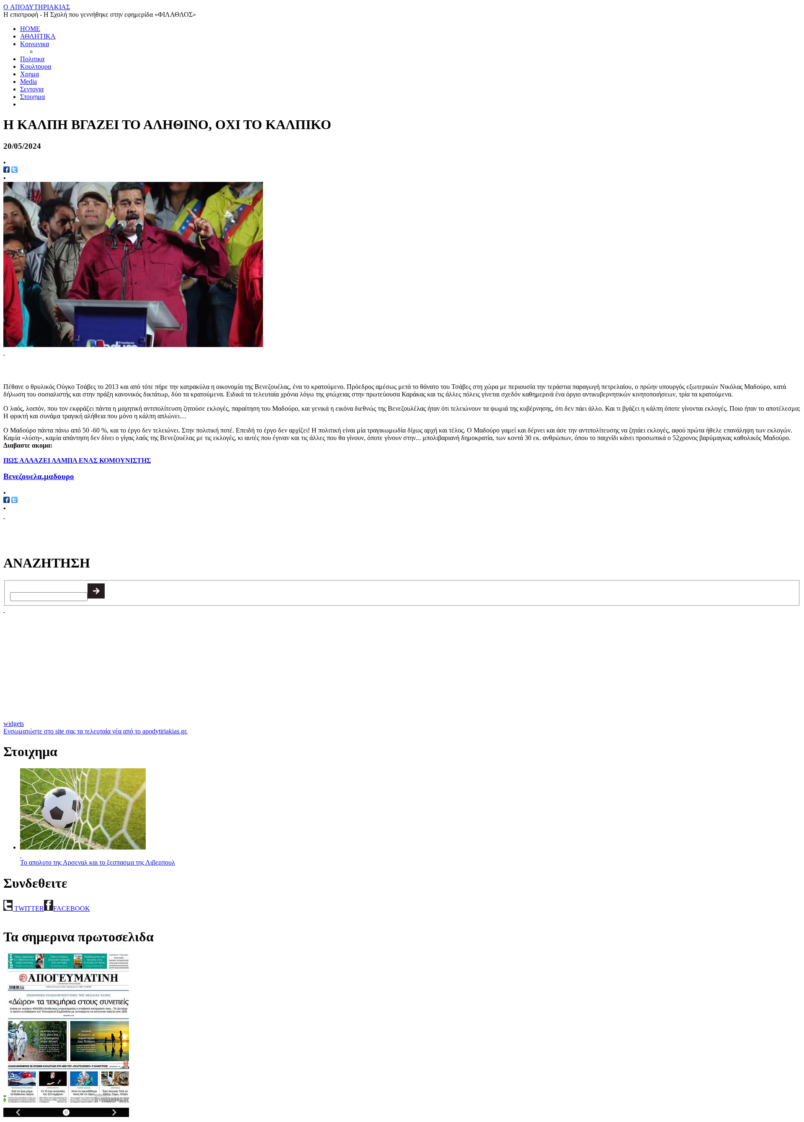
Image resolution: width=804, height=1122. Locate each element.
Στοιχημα (32, 96)
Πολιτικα (32, 58)
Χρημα (29, 74)
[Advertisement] (101, 368)
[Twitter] (14, 170)
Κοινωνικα (34, 43)
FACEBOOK (71, 908)
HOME (30, 28)
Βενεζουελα (22, 476)
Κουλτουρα (35, 66)
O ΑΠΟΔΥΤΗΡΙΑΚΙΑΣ (36, 6)
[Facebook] (6, 170)
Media (28, 81)
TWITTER (28, 908)
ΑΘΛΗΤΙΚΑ (38, 36)
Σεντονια (32, 89)
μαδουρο (59, 476)
